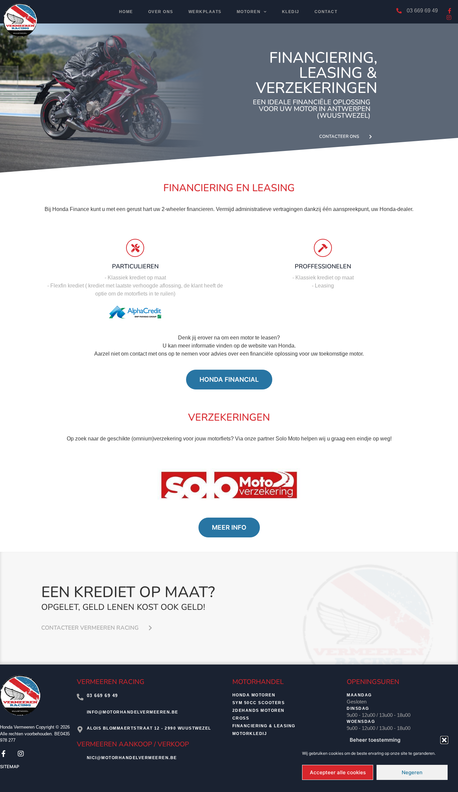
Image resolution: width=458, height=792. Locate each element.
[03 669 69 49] (80, 697)
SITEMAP (9, 766)
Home (126, 11)
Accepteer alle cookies (338, 772)
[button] (444, 740)
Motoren (249, 11)
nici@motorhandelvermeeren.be (132, 757)
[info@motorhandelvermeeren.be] (80, 713)
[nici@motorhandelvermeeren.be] (80, 759)
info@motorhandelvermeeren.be (132, 712)
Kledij (290, 11)
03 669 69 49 (102, 695)
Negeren (412, 772)
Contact (326, 11)
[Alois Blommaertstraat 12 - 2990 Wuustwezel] (80, 729)
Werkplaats (205, 11)
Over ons (160, 11)
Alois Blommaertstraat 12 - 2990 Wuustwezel (149, 728)
